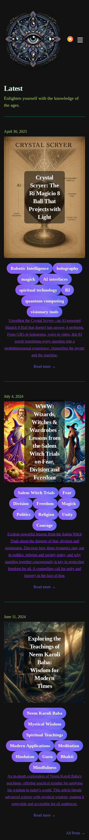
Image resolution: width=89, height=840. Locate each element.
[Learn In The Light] (34, 39)
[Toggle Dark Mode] (70, 39)
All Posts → (75, 833)
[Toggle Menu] (80, 39)
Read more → (45, 366)
